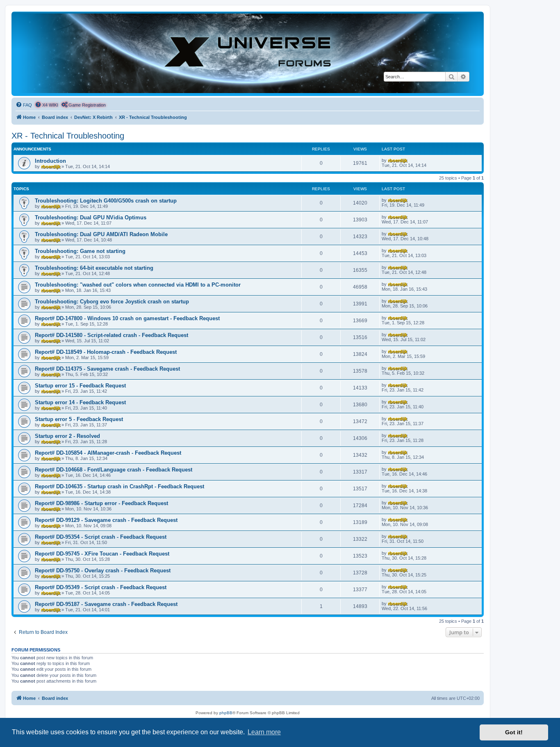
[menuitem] (24, 105)
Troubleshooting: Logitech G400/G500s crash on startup (106, 201)
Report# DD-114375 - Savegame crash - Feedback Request (107, 369)
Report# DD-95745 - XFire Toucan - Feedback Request (102, 554)
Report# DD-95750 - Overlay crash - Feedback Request (103, 570)
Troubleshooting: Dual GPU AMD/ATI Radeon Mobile (101, 234)
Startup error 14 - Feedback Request (80, 402)
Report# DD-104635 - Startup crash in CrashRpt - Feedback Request (119, 486)
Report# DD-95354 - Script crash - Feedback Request (100, 537)
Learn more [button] (264, 732)
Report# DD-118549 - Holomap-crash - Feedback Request (106, 352)
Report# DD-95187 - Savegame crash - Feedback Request (106, 604)
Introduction (50, 161)
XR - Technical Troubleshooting (67, 135)
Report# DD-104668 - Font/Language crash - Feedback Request (113, 470)
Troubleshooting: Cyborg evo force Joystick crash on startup (112, 301)
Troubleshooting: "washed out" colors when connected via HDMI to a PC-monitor (138, 285)
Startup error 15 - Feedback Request (80, 386)
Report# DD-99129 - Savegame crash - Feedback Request (106, 520)
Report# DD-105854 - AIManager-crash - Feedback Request (108, 453)
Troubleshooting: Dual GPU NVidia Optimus (90, 217)
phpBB (225, 713)
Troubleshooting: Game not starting (80, 251)
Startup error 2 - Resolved (67, 436)
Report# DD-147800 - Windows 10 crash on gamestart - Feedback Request (127, 318)
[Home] (248, 53)
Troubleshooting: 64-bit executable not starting (94, 268)
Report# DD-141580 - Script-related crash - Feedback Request (111, 335)
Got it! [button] (514, 732)
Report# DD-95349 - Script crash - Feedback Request (100, 587)
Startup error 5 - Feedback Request (79, 419)
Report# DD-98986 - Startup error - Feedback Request (101, 503)
